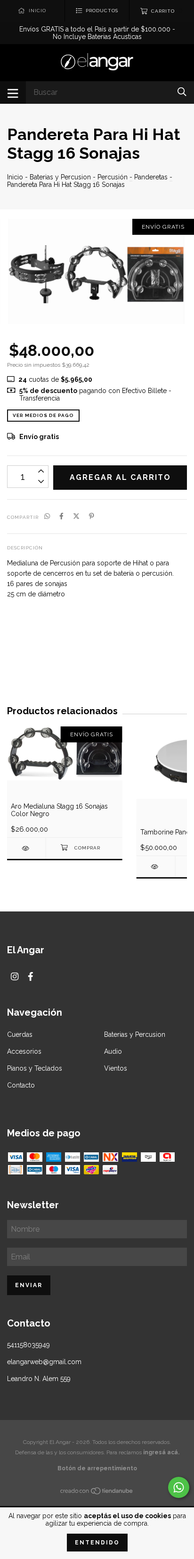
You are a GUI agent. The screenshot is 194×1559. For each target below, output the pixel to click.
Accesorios (24, 1051)
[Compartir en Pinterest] (91, 516)
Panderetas (151, 177)
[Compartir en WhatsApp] (47, 516)
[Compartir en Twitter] (76, 516)
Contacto (21, 1085)
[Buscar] (182, 92)
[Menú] (13, 92)
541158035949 (28, 1345)
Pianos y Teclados (34, 1068)
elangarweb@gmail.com (44, 1362)
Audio (113, 1051)
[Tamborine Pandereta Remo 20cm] (156, 866)
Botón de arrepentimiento (97, 1468)
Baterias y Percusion (60, 177)
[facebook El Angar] (30, 976)
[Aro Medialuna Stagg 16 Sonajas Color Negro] (26, 848)
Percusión (112, 177)
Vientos (115, 1068)
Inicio (15, 177)
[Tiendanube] (97, 1493)
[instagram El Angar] (14, 976)
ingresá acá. (161, 1452)
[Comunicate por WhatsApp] (178, 1487)
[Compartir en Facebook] (61, 516)
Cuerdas (19, 1034)
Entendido (97, 1542)
